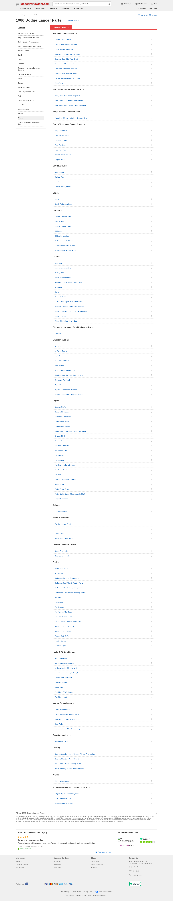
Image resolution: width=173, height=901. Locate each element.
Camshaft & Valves (62, 412)
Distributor (58, 287)
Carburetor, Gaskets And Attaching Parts (70, 593)
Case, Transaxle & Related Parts (67, 714)
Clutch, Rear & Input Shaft (64, 49)
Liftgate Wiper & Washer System (67, 794)
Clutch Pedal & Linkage (63, 204)
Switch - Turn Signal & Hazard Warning (69, 302)
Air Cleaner (59, 573)
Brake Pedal (59, 172)
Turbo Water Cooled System (65, 246)
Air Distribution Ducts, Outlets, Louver (68, 673)
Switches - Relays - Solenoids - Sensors (69, 306)
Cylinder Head (60, 441)
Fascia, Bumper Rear (62, 529)
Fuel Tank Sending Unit (63, 617)
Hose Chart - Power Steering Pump (68, 764)
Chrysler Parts (25, 8)
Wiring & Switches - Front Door (66, 321)
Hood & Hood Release (63, 155)
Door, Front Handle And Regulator (67, 96)
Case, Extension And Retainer (66, 44)
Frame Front (59, 534)
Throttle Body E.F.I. (62, 636)
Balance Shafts (60, 407)
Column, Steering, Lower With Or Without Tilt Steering (75, 754)
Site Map (94, 868)
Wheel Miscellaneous (62, 781)
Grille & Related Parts (63, 226)
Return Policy (76, 892)
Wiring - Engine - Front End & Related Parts (71, 311)
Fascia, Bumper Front (63, 524)
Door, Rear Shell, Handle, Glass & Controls (70, 105)
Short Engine (59, 484)
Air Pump (58, 346)
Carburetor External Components (67, 578)
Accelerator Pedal (61, 568)
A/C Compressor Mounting (64, 663)
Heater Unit (59, 687)
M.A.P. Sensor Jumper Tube (65, 370)
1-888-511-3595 (138, 875)
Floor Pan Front (60, 145)
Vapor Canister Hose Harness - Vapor (69, 394)
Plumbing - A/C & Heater (64, 692)
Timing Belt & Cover (62, 489)
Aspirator (58, 356)
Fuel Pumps (59, 607)
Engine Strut (59, 460)
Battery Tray (59, 273)
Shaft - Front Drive (61, 551)
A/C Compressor (61, 658)
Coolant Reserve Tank (63, 217)
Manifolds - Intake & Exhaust (65, 470)
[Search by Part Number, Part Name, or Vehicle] (108, 3)
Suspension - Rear (61, 741)
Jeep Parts (53, 8)
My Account (57, 861)
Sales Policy (65, 892)
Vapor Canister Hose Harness (66, 390)
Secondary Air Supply (62, 380)
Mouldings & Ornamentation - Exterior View (71, 118)
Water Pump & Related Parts (65, 250)
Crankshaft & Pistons (62, 426)
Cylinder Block (60, 436)
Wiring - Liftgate (60, 316)
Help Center (153, 8)
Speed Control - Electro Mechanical (68, 622)
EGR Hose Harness (62, 361)
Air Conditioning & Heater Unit (66, 668)
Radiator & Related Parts (64, 241)
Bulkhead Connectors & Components (68, 282)
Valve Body (59, 83)
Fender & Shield (61, 140)
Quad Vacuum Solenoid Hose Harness (69, 375)
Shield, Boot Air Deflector (64, 538)
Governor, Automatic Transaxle (66, 69)
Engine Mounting (61, 450)
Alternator (58, 263)
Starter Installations (62, 297)
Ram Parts (65, 8)
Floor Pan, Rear (60, 150)
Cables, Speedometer (63, 40)
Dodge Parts (40, 8)
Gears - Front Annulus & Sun (65, 64)
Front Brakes (59, 182)
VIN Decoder (20, 868)
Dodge (24, 15)
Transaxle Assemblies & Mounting (67, 78)
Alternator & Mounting (63, 268)
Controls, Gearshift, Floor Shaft (66, 59)
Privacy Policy (87, 892)
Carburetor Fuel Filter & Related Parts (69, 583)
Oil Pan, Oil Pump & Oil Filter (65, 479)
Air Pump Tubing (61, 351)
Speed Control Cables (63, 631)
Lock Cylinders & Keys (63, 799)
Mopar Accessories (97, 864)
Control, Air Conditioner (63, 678)
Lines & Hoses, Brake (63, 187)
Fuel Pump (59, 602)
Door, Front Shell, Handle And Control (69, 100)
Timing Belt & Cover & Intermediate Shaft (70, 494)
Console (58, 334)
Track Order (57, 864)
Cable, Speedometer (62, 709)
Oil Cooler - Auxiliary (62, 236)
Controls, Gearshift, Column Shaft (67, 54)
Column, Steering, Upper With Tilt (67, 759)
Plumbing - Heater (61, 697)
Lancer (30, 15)
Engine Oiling (59, 455)
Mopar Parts (95, 861)
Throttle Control (60, 641)
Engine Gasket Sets (62, 446)
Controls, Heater (61, 682)
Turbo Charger (60, 646)
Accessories (78, 8)
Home (18, 15)
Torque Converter (61, 499)
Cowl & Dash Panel (62, 135)
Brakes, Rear (59, 177)
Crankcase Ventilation (63, 417)
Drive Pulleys (59, 221)
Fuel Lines (58, 597)
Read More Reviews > (105, 852)
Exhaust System (61, 511)
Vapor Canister (60, 385)
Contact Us (142, 8)
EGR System (59, 365)
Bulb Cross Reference (63, 277)
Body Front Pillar (61, 131)
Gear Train (59, 724)
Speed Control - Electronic (64, 626)
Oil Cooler (58, 231)
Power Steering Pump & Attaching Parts (69, 768)
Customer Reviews (22, 864)
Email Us (135, 867)
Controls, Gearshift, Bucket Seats (67, 719)
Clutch (57, 199)
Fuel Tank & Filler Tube (63, 612)
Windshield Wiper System (64, 803)
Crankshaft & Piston (62, 421)
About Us (19, 861)
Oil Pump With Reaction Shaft (66, 73)
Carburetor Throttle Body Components (69, 588)
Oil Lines (58, 475)
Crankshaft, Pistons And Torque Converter (70, 431)
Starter (57, 292)
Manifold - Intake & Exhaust (65, 465)
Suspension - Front (62, 556)
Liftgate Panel (60, 159)
